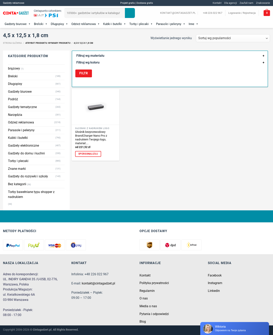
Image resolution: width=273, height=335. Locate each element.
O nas (143, 298)
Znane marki (17, 169)
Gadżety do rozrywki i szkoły (28, 176)
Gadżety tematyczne (22, 107)
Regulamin (147, 291)
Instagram (215, 283)
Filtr (83, 73)
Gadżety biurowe (16, 24)
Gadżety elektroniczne (23, 145)
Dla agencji (230, 2)
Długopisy (57, 24)
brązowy (14, 68)
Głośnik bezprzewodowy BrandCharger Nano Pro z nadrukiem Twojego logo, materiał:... (91, 137)
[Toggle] (63, 76)
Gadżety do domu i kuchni (26, 153)
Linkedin (214, 291)
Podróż (13, 99)
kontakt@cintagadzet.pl (98, 283)
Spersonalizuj (88, 153)
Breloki (38, 24)
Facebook (215, 275)
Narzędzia (15, 115)
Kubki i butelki (112, 24)
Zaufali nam (246, 2)
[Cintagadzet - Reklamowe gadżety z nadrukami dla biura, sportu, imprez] (16, 13)
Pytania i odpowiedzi (154, 314)
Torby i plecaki (139, 24)
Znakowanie (263, 2)
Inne (191, 24)
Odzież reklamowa (83, 24)
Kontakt (217, 2)
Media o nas (148, 306)
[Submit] (130, 13)
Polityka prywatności (154, 283)
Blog (142, 321)
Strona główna (12, 43)
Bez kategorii (17, 184)
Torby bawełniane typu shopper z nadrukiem (31, 194)
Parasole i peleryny (168, 24)
